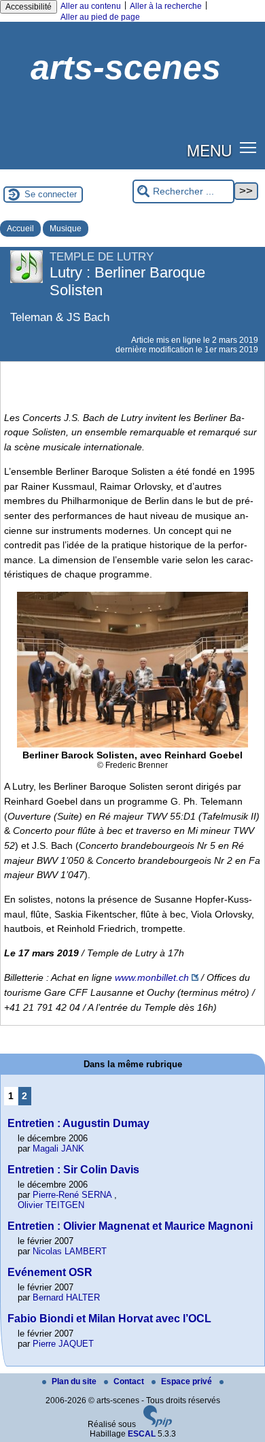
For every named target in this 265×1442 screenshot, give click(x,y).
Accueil (20, 228)
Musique (66, 228)
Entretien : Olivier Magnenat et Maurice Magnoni (130, 1226)
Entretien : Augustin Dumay (78, 1123)
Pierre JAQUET (63, 1344)
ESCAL (142, 1434)
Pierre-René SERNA (72, 1195)
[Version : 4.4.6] (157, 1424)
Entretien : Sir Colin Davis (73, 1169)
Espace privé (187, 1381)
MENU (209, 150)
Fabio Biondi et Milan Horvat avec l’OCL (109, 1318)
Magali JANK (58, 1148)
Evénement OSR (49, 1272)
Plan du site (75, 1381)
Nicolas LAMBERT (70, 1251)
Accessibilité (28, 7)
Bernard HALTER (66, 1297)
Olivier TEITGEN (51, 1205)
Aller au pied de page (100, 17)
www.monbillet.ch (152, 977)
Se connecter (50, 194)
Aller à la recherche (166, 6)
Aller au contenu (90, 6)
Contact (129, 1381)
